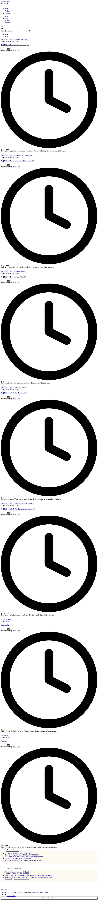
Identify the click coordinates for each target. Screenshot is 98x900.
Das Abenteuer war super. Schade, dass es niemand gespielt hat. (24, 856)
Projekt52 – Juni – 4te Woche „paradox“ (14, 393)
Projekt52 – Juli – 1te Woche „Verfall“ (13, 277)
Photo (8, 41)
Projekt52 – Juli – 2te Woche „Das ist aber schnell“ (17, 161)
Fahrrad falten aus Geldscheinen (21, 872)
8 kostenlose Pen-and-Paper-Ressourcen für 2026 (19, 853)
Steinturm (4, 741)
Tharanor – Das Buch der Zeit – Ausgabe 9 (18, 858)
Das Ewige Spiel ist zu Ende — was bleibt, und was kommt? (23, 860)
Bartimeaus (8, 877)
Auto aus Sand (5, 625)
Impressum (4, 889)
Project (17, 41)
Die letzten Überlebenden (21, 879)
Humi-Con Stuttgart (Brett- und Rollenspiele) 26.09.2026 (22, 855)
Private (12, 41)
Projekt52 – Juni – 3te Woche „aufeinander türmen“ (18, 509)
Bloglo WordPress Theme (40, 892)
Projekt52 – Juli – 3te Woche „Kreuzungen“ (15, 45)
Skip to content (5, 1)
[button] (26, 31)
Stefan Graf (4, 3)
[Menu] (1, 5)
